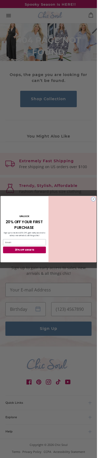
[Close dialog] (93, 199)
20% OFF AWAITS (24, 249)
